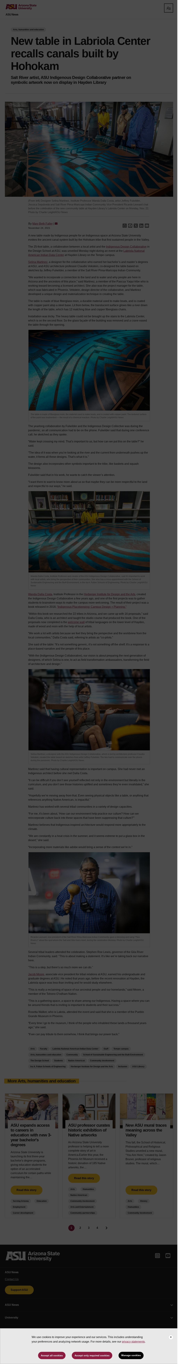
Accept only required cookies (92, 1355)
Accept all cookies (52, 1355)
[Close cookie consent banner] (170, 1337)
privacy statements (133, 1341)
